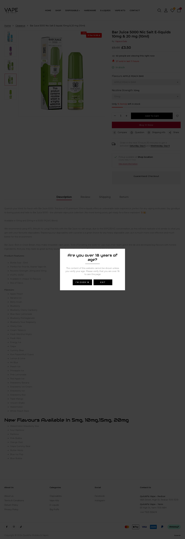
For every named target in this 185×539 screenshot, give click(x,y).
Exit (103, 282)
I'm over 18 (82, 282)
